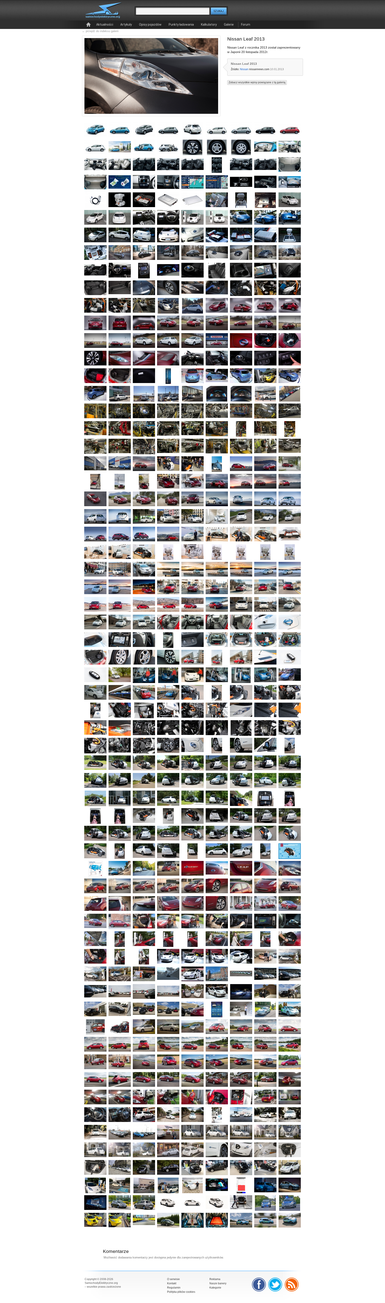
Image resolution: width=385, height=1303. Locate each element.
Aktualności (104, 24)
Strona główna (88, 25)
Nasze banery (217, 1283)
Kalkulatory (209, 24)
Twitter (275, 1284)
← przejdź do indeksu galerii (100, 31)
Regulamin (173, 1287)
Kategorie (215, 1287)
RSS (292, 1284)
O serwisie (173, 1279)
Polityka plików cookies (181, 1291)
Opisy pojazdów (150, 24)
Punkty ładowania (181, 24)
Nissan (244, 69)
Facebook (259, 1284)
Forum (245, 24)
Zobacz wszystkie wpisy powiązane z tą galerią (257, 82)
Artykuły (126, 24)
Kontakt (171, 1283)
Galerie (229, 24)
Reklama (214, 1279)
